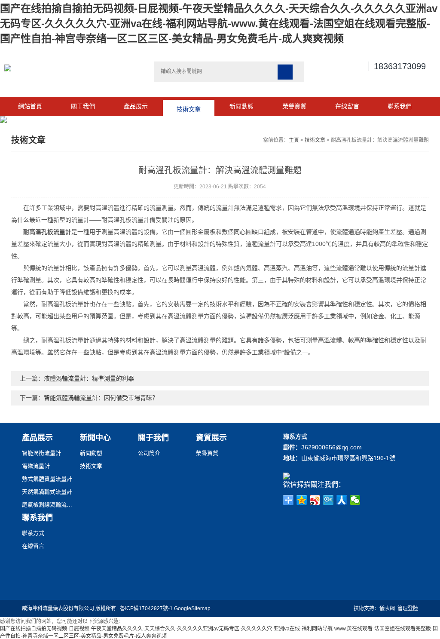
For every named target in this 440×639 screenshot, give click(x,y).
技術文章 (189, 106)
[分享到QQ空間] (301, 500)
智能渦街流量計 (41, 453)
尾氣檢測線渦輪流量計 (47, 504)
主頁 (294, 140)
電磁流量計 (36, 466)
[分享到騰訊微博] (328, 500)
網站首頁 (30, 106)
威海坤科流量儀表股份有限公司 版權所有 (71, 608)
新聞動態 (241, 106)
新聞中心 (95, 437)
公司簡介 (149, 453)
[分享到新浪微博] (315, 500)
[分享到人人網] (341, 500)
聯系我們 (400, 106)
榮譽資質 (294, 106)
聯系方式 (33, 533)
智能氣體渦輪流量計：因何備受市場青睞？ (101, 397)
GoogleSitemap (192, 608)
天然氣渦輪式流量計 (47, 491)
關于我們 (83, 106)
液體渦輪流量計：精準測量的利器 (89, 378)
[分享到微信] (355, 500)
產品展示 (136, 106)
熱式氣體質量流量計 (47, 479)
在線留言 (347, 106)
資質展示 (211, 437)
